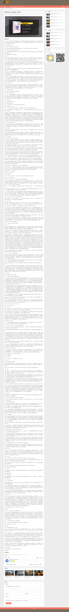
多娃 (46, 51)
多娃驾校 (15, 6)
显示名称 (7, 593)
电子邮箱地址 (27, 593)
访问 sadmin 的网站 (14, 561)
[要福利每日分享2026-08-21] (38, 575)
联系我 (22, 6)
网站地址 (7, 596)
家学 (48, 51)
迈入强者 (11, 6)
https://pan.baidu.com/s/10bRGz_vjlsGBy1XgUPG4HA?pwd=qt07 (16, 554)
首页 (5, 6)
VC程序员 (34, 608)
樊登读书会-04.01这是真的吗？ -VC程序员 (35, 564)
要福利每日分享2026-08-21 (38, 576)
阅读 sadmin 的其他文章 (11, 561)
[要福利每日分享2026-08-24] (9, 575)
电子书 (50, 51)
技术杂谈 (18, 6)
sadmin (6, 14)
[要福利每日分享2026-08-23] (19, 575)
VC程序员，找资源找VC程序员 (10, 2)
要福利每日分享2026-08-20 (55, 25)
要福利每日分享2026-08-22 (29, 576)
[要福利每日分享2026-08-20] (48, 26)
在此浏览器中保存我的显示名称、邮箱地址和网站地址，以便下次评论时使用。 (17, 600)
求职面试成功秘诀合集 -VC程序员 (11, 564)
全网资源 (8, 6)
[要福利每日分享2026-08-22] (29, 575)
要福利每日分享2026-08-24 (9, 576)
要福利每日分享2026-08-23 (19, 576)
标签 (49, 49)
